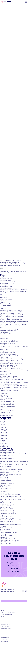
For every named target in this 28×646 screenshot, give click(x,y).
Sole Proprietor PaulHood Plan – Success (10, 368)
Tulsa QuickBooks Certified (7, 538)
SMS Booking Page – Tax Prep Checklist (10, 381)
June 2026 (2, 423)
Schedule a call (3, 374)
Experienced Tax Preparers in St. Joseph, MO (11, 310)
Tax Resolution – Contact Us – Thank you (10, 390)
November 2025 (4, 434)
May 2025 (2, 437)
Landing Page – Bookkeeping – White (9, 341)
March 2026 (3, 427)
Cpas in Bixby (3, 491)
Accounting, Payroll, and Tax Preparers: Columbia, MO (13, 289)
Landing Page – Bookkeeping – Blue (9, 340)
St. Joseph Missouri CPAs (6, 529)
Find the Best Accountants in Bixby (9, 494)
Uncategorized (3, 543)
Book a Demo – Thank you (6, 299)
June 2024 (2, 441)
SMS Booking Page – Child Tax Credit (9, 378)
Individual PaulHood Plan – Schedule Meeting (11, 359)
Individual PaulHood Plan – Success (9, 360)
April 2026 (2, 426)
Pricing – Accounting (5, 348)
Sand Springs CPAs (4, 526)
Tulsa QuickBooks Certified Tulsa (8, 540)
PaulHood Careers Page (6, 278)
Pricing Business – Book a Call (7, 351)
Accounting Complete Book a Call (8, 288)
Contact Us (2, 302)
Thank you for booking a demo (7, 401)
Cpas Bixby (3, 490)
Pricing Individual (4, 357)
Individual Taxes (4, 338)
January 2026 (3, 430)
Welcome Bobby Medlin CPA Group (9, 411)
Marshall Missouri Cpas (6, 510)
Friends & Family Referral (6, 333)
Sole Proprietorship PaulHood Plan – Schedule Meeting (14, 370)
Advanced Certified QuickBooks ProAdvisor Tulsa (12, 464)
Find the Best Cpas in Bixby (7, 502)
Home (1, 335)
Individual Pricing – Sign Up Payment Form (10, 366)
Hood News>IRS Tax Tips (6, 505)
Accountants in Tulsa (5, 455)
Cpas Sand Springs (4, 493)
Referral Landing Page (5, 373)
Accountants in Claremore (6, 452)
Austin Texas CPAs (4, 466)
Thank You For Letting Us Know (8, 354)
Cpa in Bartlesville (4, 485)
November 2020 (4, 446)
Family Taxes (3, 327)
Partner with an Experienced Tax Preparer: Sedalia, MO (14, 346)
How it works (3, 337)
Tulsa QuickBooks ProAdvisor (7, 542)
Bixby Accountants (4, 472)
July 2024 (2, 440)
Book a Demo (3, 297)
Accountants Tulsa (4, 457)
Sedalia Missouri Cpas (5, 527)
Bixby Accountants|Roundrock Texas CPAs (10, 474)
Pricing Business (4, 349)
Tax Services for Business (6, 392)
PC (0, 515)
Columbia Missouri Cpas (6, 483)
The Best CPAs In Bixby (6, 535)
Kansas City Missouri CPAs (6, 509)
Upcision (2, 407)
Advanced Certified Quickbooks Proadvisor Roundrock (14, 461)
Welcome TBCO (4, 414)
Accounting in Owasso (5, 458)
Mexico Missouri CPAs (5, 512)
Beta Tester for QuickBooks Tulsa (8, 471)
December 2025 (4, 432)
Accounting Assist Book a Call (7, 285)
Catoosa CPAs (3, 479)
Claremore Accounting (5, 480)
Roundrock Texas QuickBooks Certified (10, 524)
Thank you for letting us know (7, 403)
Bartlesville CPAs (4, 468)
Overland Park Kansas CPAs (7, 513)
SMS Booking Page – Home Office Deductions (11, 379)
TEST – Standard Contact (6, 398)
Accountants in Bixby (5, 450)
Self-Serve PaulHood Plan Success (8, 376)
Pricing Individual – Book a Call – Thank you (11, 363)
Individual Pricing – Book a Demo (8, 365)
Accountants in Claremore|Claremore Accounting (12, 453)
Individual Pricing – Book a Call (8, 362)
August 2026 (3, 419)
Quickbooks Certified (5, 516)
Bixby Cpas (3, 475)
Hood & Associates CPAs (6, 504)
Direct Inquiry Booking (6, 305)
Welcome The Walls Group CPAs (8, 415)
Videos (1, 409)
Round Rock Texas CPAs (6, 521)
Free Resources (4, 332)
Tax (1, 531)
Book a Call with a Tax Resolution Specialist (11, 296)
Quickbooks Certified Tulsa (7, 518)
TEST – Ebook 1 (3, 395)
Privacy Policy (3, 371)
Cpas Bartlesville (4, 488)
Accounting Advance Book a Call (8, 282)
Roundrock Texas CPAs (6, 523)
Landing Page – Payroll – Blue (7, 343)
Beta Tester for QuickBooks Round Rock (10, 469)
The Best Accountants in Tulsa (7, 532)
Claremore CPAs (4, 482)
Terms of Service (4, 393)
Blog (1, 294)
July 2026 (2, 421)
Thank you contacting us (6, 304)
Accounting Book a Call (6, 286)
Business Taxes (4, 477)
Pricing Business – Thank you (7, 352)
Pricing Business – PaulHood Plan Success (10, 355)
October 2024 (3, 438)
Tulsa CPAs (3, 537)
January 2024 (3, 445)
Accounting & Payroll (5, 280)
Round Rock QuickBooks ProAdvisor (9, 520)
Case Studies (3, 300)
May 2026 (2, 424)
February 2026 (3, 429)
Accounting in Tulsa (5, 460)
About (1, 277)
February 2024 (3, 443)
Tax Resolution (4, 389)
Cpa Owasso (3, 487)
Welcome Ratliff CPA (5, 412)
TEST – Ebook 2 (4, 396)
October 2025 (3, 435)
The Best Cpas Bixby (5, 534)
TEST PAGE (2, 400)
